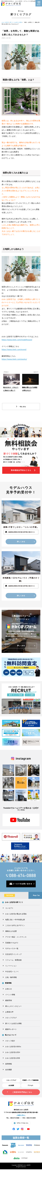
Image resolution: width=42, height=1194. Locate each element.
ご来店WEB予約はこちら (22, 1092)
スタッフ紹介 (10, 1041)
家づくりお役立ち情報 (13, 1023)
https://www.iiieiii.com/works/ (14, 359)
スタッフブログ (11, 1018)
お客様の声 (9, 1012)
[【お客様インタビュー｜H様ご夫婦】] (33, 770)
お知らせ (8, 989)
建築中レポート (11, 1029)
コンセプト (9, 908)
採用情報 (8, 1064)
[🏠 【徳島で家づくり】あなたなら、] (8, 795)
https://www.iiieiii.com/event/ (14, 349)
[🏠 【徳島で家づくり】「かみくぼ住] (21, 795)
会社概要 (8, 1070)
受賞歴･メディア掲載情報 (30, 1080)
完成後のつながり (11, 943)
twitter (18, 1129)
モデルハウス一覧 (11, 948)
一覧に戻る (22, 406)
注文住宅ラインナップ (13, 954)
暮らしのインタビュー (13, 1006)
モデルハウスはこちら (22, 1123)
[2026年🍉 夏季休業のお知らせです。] (33, 795)
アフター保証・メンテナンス (15, 937)
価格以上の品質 (11, 931)
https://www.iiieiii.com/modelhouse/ (17, 340)
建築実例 (8, 1000)
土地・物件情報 (11, 977)
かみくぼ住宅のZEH (12, 1052)
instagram (22, 1129)
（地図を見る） (21, 1115)
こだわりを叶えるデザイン (15, 925)
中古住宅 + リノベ (12, 971)
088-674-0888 (14, 1118)
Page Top (36, 895)
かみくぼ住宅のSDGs (13, 1046)
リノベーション (11, 966)
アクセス (30, 1085)
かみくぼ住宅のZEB (12, 1058)
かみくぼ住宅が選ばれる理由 (15, 914)
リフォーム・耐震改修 (13, 960)
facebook (14, 1129)
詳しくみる (21, 541)
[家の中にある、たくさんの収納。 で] (21, 770)
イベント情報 (10, 995)
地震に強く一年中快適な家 (15, 920)
